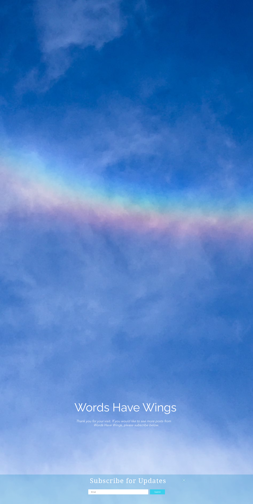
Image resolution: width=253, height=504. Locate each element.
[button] (184, 480)
